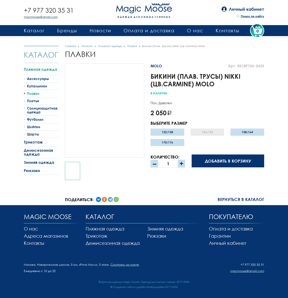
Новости (100, 30)
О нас (195, 30)
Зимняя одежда (39, 162)
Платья (33, 101)
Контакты (228, 30)
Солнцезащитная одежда (42, 110)
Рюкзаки (32, 170)
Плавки (33, 93)
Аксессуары (38, 79)
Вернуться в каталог (241, 199)
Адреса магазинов (46, 236)
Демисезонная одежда (38, 152)
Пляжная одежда (40, 69)
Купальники (37, 86)
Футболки (35, 119)
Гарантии (220, 236)
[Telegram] (110, 199)
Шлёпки (33, 127)
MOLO (156, 66)
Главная (70, 46)
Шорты (33, 134)
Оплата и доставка (149, 30)
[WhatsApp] (116, 199)
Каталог (34, 30)
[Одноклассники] (104, 199)
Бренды (67, 30)
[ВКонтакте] (98, 199)
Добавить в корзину (228, 160)
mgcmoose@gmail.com (41, 17)
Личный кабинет (227, 243)
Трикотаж (33, 142)
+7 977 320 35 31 (49, 10)
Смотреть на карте (124, 264)
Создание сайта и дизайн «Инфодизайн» (138, 287)
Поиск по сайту (252, 16)
